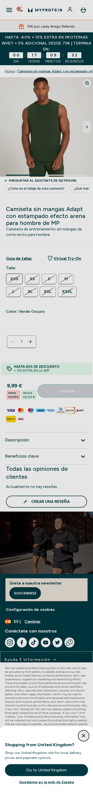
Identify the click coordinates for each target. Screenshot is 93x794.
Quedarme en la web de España (46, 782)
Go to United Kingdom (46, 770)
